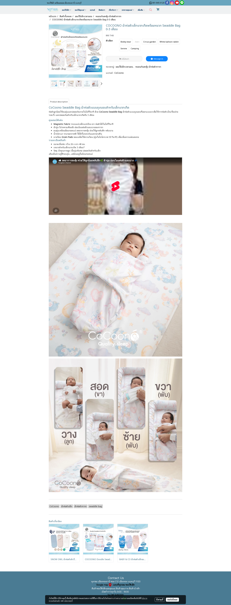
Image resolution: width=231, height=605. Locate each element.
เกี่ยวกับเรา (113, 9)
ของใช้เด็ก (66, 9)
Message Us (158, 58)
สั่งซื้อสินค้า (125, 58)
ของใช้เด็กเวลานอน (125, 66)
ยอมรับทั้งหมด (172, 599)
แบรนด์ (92, 9)
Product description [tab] (59, 101)
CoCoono (119, 72)
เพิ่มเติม (140, 9)
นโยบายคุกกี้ (68, 601)
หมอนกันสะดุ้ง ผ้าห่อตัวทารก (148, 66)
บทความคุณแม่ (127, 9)
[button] (150, 9)
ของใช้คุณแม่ (80, 9)
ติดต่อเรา (102, 9)
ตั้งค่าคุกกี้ (159, 599)
